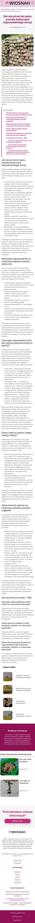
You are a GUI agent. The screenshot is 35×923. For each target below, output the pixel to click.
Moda (13, 9)
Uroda (17, 880)
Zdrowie (17, 882)
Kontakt (17, 863)
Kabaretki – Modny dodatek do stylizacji (23, 676)
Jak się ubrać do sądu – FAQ (16, 138)
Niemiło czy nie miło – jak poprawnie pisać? (17, 899)
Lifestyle (17, 872)
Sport (17, 877)
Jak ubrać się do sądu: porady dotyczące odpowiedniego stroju (19, 114)
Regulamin (17, 920)
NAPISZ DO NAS (17, 821)
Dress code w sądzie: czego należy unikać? (16, 130)
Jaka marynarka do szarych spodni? (17, 895)
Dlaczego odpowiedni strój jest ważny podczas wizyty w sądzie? (18, 125)
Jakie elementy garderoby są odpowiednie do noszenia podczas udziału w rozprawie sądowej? (18, 152)
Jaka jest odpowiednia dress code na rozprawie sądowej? (19, 141)
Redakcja (17, 861)
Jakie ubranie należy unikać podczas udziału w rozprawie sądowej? (16, 146)
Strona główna (5, 9)
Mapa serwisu (17, 917)
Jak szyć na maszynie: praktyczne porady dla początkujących (27, 782)
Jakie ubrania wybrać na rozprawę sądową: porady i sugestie (19, 134)
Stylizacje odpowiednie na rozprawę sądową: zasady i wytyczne (16, 119)
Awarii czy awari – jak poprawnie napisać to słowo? (17, 904)
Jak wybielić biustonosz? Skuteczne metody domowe (22, 702)
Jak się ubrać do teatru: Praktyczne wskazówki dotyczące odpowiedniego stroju (26, 760)
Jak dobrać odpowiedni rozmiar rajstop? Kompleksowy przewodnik (23, 715)
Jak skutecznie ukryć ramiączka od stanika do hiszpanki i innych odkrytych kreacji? (23, 689)
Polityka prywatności (17, 913)
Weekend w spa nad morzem (17, 892)
